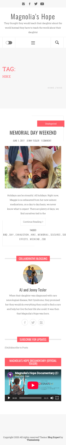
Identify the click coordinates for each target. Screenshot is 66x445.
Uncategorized (51, 123)
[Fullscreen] (57, 398)
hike (33, 234)
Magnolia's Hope (33, 16)
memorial (43, 234)
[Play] (9, 398)
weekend (35, 239)
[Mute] (52, 398)
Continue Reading (32, 221)
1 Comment (46, 140)
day (11, 234)
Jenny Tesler (33, 140)
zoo (44, 239)
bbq (5, 234)
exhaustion (22, 234)
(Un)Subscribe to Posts (16, 347)
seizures (56, 234)
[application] (33, 385)
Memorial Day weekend (33, 132)
